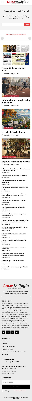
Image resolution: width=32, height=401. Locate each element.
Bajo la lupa (5, 368)
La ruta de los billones (13, 132)
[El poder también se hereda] (16, 148)
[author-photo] (3, 74)
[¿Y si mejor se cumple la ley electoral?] (16, 87)
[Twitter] (12, 332)
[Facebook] (3, 332)
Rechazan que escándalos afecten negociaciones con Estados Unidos (13, 254)
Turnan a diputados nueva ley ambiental (15, 267)
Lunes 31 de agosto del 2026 (13, 69)
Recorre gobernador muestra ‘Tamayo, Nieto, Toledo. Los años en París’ (14, 194)
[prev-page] (2, 38)
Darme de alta (15, 387)
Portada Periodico (7, 363)
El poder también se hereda (16, 161)
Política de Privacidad (19, 391)
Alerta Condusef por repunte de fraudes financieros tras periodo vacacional (15, 221)
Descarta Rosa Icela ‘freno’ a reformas (14, 175)
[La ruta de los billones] (16, 119)
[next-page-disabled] (29, 38)
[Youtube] (17, 332)
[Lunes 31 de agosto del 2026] (16, 55)
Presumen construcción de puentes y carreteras (14, 247)
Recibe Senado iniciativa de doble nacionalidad (13, 261)
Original (4, 373)
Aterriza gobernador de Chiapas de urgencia (13, 208)
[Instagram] (8, 332)
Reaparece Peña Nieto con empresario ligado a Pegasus (14, 214)
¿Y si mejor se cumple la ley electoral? (16, 101)
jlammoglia (6, 73)
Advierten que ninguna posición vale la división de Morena (14, 227)
